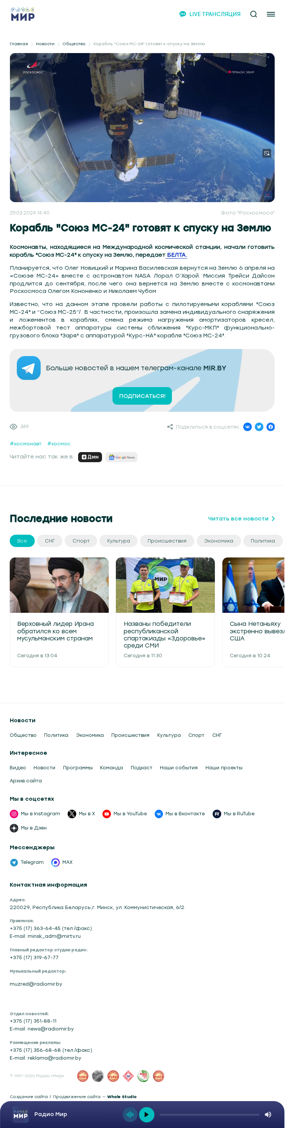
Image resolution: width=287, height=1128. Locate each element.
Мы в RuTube (239, 813)
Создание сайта (29, 1097)
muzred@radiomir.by (36, 984)
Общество (74, 44)
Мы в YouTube (130, 813)
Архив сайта (26, 781)
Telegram (32, 862)
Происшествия (130, 735)
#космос (59, 443)
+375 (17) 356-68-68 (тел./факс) (51, 1050)
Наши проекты (224, 767)
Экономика (90, 735)
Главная (19, 44)
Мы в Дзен (34, 828)
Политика (56, 735)
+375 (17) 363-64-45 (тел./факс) (51, 928)
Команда (111, 767)
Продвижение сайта (77, 1097)
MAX (67, 862)
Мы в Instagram (40, 813)
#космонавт (25, 443)
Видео (18, 767)
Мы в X (87, 813)
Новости (45, 44)
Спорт (196, 735)
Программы (78, 767)
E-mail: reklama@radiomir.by (45, 1058)
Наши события (179, 767)
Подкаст (141, 767)
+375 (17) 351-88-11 (33, 1021)
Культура (169, 735)
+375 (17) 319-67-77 (34, 957)
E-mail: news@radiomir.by (42, 1029)
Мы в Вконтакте (185, 813)
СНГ (217, 735)
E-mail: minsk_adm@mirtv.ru (45, 936)
